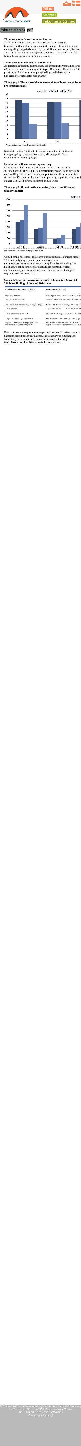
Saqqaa (50, 15)
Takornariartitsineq (59, 21)
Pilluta (48, 9)
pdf (30, 30)
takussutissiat (13, 30)
